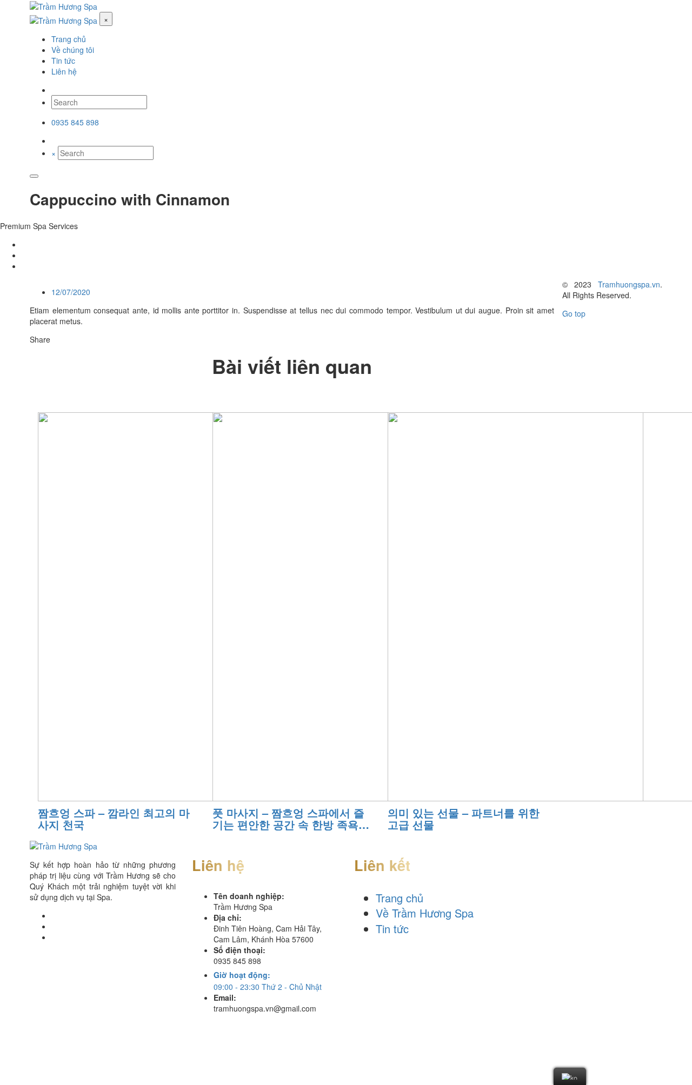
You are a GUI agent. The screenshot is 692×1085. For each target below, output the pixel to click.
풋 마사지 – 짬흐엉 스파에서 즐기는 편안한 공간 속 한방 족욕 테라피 (288, 819)
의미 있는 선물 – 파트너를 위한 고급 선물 (464, 819)
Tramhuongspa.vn (629, 284)
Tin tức (392, 928)
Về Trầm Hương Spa (425, 913)
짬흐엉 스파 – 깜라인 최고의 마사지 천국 (114, 819)
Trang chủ (399, 898)
